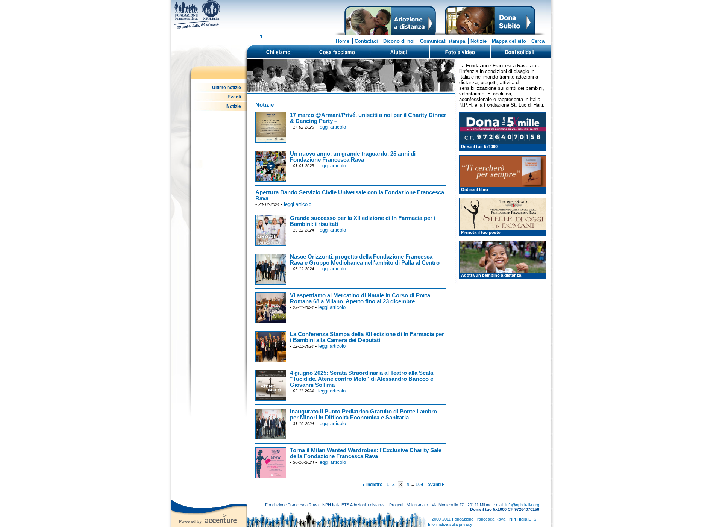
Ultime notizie (226, 87)
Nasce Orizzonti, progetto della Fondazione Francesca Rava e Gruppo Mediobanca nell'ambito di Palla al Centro (365, 260)
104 (419, 484)
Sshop (520, 51)
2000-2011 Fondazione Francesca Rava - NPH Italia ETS (484, 519)
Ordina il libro (474, 189)
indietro (374, 484)
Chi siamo (277, 51)
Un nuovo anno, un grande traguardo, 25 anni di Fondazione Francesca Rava (353, 157)
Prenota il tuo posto (481, 232)
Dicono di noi (399, 41)
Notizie (478, 41)
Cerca (538, 41)
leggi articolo (332, 127)
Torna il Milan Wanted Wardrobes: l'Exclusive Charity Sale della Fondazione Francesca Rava (365, 453)
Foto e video (459, 51)
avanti (434, 484)
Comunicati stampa (442, 41)
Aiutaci (399, 51)
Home (342, 41)
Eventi (234, 97)
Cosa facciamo (338, 51)
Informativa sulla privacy (450, 524)
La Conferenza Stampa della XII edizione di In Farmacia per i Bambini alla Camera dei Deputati (367, 337)
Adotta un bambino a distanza (491, 275)
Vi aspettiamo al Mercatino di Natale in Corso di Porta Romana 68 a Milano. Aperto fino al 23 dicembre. (360, 298)
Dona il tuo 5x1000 (479, 146)
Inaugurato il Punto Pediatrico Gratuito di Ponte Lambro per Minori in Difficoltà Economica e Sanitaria (363, 415)
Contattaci (366, 41)
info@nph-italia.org (522, 505)
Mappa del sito (509, 41)
